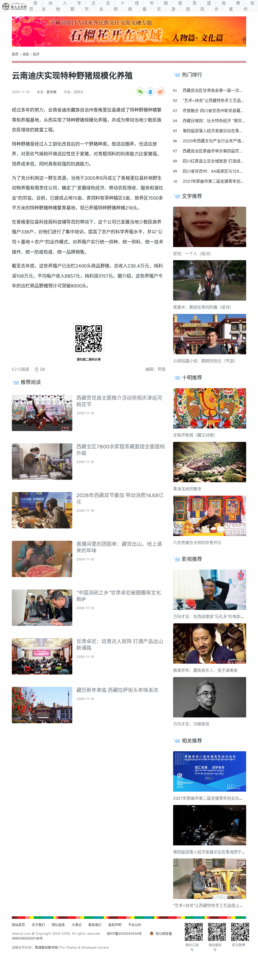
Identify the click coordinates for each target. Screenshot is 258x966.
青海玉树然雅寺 (187, 488)
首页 (15, 54)
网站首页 (18, 925)
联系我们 (95, 925)
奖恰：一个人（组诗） (193, 253)
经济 (36, 54)
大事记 (77, 925)
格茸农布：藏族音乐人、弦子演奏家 (205, 670)
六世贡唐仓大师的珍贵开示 (197, 542)
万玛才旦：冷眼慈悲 (191, 724)
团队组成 (58, 925)
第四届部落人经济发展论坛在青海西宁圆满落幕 (215, 851)
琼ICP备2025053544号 (124, 933)
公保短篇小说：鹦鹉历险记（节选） (205, 360)
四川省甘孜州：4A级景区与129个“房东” (218, 171)
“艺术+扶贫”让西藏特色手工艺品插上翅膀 (220, 100)
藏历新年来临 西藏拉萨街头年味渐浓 (117, 690)
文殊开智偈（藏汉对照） (195, 435)
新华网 (51, 92)
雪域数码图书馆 (46, 947)
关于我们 (38, 925)
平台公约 (134, 925)
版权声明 (114, 925)
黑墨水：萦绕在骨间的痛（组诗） (203, 307)
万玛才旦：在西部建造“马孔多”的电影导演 (211, 616)
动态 (25, 54)
